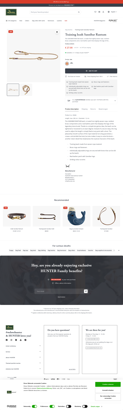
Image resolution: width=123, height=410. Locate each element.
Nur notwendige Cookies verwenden (108, 397)
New (20, 21)
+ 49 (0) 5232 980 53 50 (92, 339)
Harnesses (51, 21)
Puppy (11, 250)
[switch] (52, 406)
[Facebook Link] (7, 340)
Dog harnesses (61, 250)
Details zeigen (95, 406)
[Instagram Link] (11, 340)
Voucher (90, 250)
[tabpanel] (91, 148)
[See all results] (78, 12)
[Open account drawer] (103, 12)
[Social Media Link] (25, 340)
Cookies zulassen (108, 384)
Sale (66, 21)
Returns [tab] (93, 109)
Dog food (18, 250)
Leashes (59, 21)
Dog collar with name (38, 21)
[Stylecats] (113, 20)
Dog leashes (68, 30)
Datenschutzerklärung (44, 388)
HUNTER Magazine (99, 21)
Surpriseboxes (81, 250)
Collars (27, 21)
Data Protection (61, 296)
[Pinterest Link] (16, 340)
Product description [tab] (72, 109)
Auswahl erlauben (108, 390)
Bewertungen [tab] (103, 109)
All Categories (12, 21)
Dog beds (33, 250)
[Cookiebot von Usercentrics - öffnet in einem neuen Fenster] (12, 406)
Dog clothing (42, 250)
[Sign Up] (86, 291)
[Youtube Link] (21, 340)
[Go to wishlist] (95, 12)
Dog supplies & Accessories (103, 250)
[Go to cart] (99, 12)
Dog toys (25, 250)
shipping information (86, 313)
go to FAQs (72, 369)
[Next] (118, 250)
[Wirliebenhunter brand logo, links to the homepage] (11, 12)
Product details (69, 43)
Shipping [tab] (85, 109)
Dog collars (71, 250)
